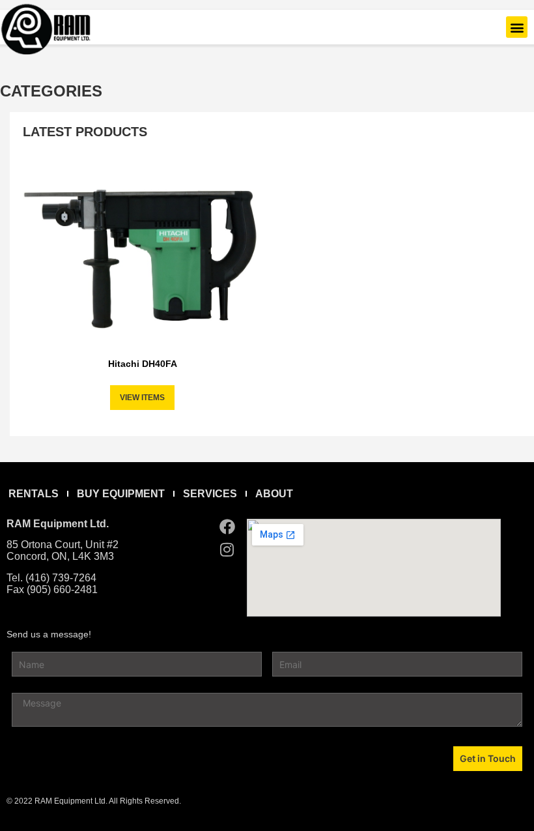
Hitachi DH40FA (142, 363)
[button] (516, 27)
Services (210, 493)
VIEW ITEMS (142, 397)
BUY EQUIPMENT (121, 493)
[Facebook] (227, 526)
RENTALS (33, 493)
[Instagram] (227, 549)
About (274, 493)
